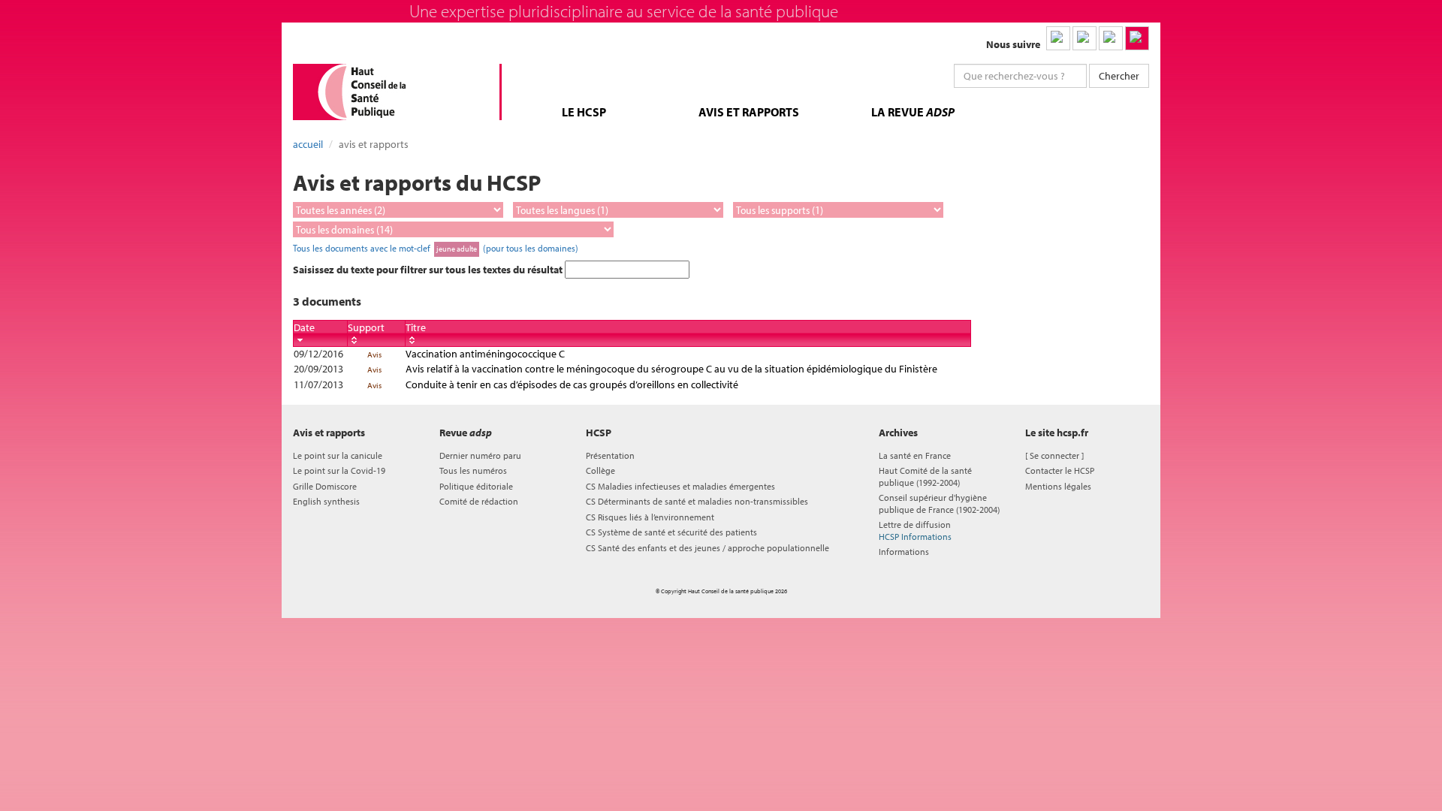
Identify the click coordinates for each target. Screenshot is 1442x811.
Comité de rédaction (478, 501)
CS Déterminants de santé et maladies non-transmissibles (697, 501)
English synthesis (326, 501)
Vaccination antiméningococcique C (485, 353)
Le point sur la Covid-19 (339, 470)
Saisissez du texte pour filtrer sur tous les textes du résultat (429, 269)
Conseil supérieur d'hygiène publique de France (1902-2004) (939, 503)
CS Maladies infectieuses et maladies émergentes (680, 486)
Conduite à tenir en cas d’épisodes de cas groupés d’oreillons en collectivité (572, 384)
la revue (913, 111)
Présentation (610, 455)
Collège (600, 470)
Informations (904, 551)
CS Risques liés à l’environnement (650, 517)
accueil (308, 144)
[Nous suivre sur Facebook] (1111, 38)
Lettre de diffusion (915, 530)
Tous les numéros (473, 470)
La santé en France (915, 455)
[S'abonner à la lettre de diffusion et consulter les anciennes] (1137, 38)
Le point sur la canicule (337, 455)
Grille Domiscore (325, 486)
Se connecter (1054, 455)
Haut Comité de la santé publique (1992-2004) (925, 476)
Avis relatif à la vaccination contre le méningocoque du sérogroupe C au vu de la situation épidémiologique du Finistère (671, 368)
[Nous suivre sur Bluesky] (1084, 38)
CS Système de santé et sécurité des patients (671, 532)
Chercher (1119, 76)
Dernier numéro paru (480, 455)
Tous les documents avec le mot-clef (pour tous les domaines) (435, 248)
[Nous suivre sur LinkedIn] (1058, 38)
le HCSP (584, 111)
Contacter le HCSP (1059, 470)
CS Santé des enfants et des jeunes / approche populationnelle (707, 547)
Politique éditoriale (476, 486)
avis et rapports (748, 111)
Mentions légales (1058, 486)
